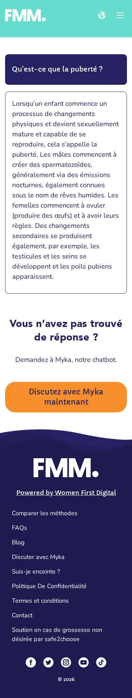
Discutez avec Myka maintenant (66, 397)
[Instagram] (66, 662)
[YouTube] (84, 662)
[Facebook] (31, 662)
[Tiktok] (101, 662)
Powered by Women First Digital (66, 493)
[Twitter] (48, 662)
